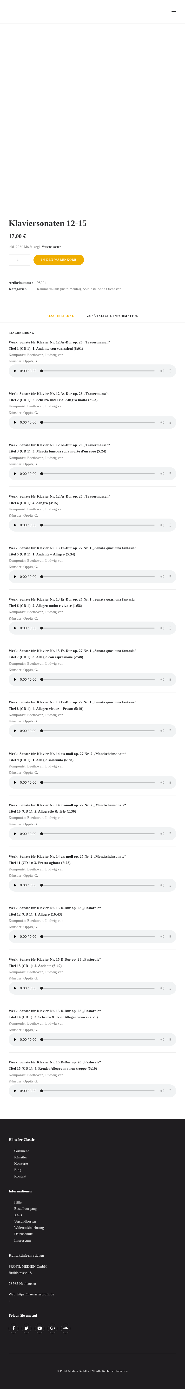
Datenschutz (23, 1234)
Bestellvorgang (25, 1209)
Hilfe (18, 1202)
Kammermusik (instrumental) (59, 289)
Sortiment (21, 1151)
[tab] (112, 318)
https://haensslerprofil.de (35, 1294)
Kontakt (20, 1176)
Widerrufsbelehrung (29, 1228)
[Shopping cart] (160, 11)
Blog (17, 1170)
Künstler (20, 1157)
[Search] (152, 11)
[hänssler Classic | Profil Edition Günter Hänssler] (29, 11)
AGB (18, 1215)
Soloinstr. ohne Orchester (102, 289)
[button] (174, 11)
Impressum (22, 1240)
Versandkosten (51, 247)
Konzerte (21, 1163)
